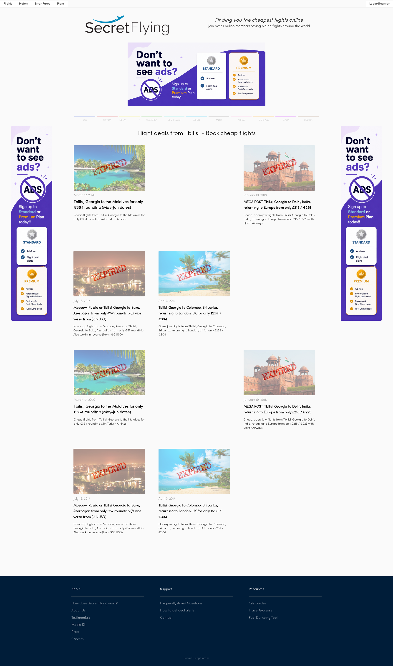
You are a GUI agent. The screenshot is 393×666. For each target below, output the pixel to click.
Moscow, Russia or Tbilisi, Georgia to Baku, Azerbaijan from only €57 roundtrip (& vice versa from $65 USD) (107, 313)
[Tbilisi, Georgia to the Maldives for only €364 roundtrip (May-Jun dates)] (109, 168)
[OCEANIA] (307, 117)
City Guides (257, 603)
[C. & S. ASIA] (264, 117)
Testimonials (80, 617)
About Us (78, 610)
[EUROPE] (197, 117)
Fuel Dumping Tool (263, 617)
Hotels (23, 4)
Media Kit (78, 624)
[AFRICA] (241, 117)
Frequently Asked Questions (181, 603)
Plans (61, 4)
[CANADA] (107, 117)
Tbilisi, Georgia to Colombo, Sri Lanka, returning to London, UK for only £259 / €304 (190, 313)
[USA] (85, 117)
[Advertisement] (194, 177)
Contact (166, 617)
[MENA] (219, 117)
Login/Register (379, 4)
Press (75, 631)
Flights (7, 4)
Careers (77, 639)
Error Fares (42, 4)
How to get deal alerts (177, 610)
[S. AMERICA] (152, 117)
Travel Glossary (260, 610)
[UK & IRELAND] (174, 117)
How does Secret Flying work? (94, 603)
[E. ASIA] (286, 117)
